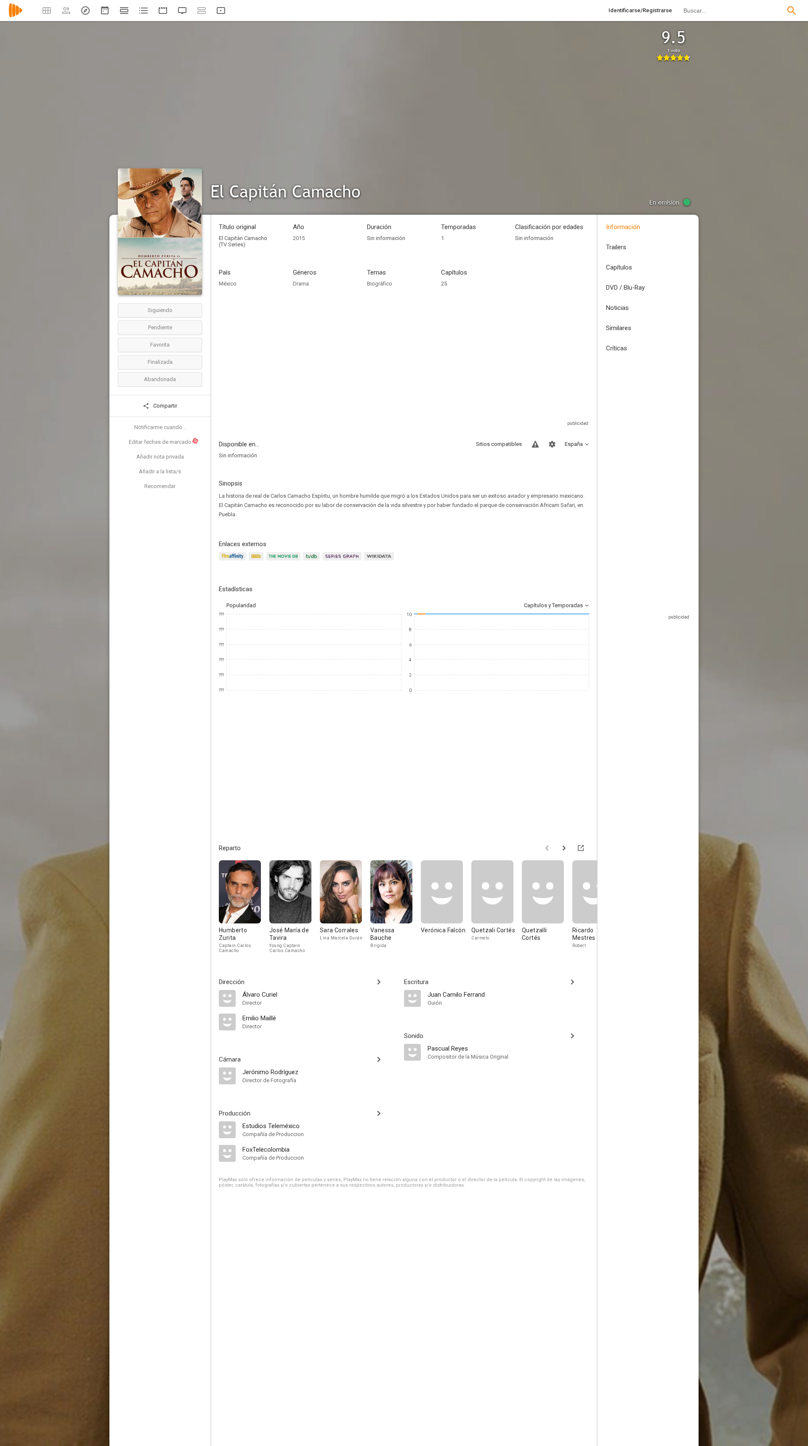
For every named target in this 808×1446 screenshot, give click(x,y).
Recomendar (159, 486)
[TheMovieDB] (284, 561)
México (228, 283)
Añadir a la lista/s (160, 471)
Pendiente (160, 327)
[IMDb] (257, 561)
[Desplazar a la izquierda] (547, 848)
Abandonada (160, 379)
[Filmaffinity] (234, 561)
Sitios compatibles (499, 444)
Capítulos (619, 267)
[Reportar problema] (535, 444)
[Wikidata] (380, 561)
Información (623, 227)
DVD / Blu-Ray (625, 287)
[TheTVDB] (312, 561)
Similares (618, 328)
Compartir (164, 406)
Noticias (617, 308)
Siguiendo (160, 310)
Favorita (160, 344)
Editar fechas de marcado (163, 441)
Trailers (616, 247)
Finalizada (160, 362)
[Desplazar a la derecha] (564, 848)
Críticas (616, 348)
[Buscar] (791, 10)
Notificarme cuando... (160, 427)
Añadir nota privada (160, 457)
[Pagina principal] (15, 16)
